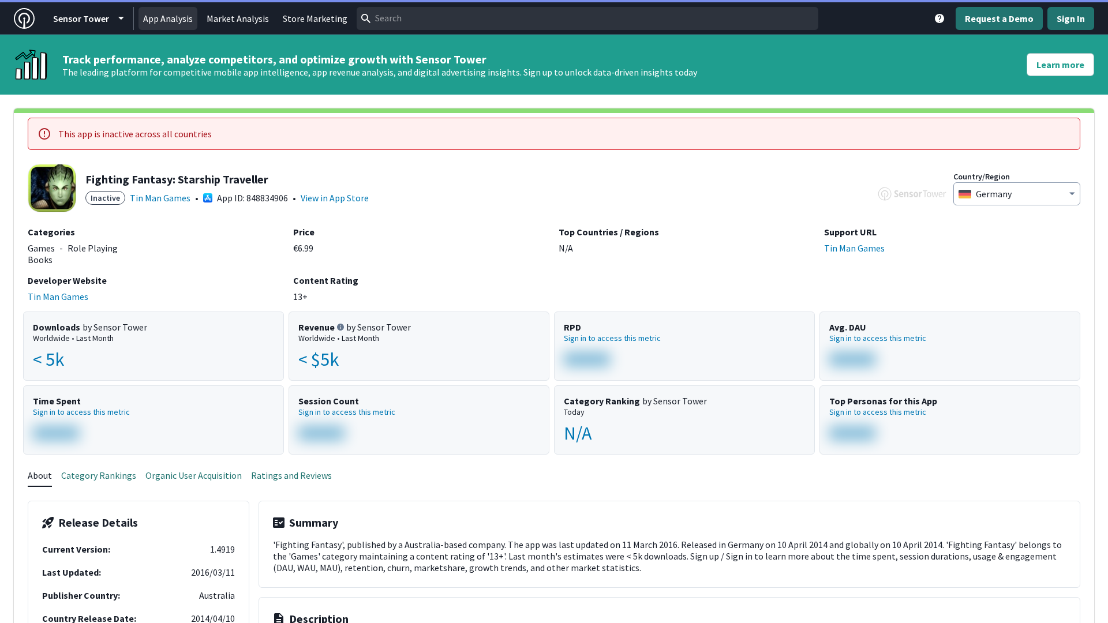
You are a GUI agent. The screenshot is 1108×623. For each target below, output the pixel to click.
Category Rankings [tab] (98, 475)
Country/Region (981, 176)
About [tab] (40, 475)
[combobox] (587, 18)
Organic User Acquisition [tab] (193, 475)
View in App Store (335, 198)
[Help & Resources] (939, 18)
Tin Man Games (160, 198)
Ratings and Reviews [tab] (291, 475)
